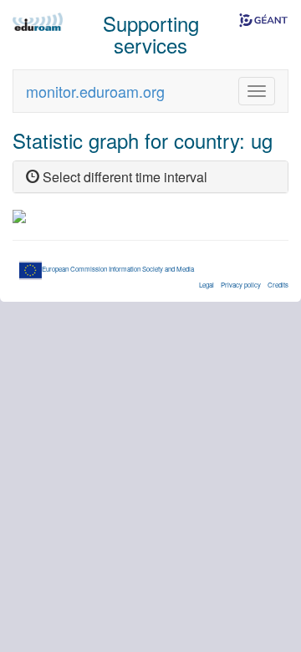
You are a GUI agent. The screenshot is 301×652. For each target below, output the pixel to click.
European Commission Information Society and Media (118, 268)
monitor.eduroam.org (95, 91)
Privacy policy (241, 284)
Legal (206, 284)
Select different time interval (123, 176)
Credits (278, 284)
